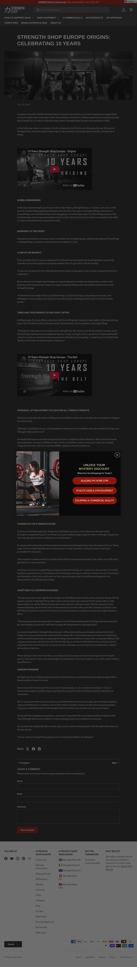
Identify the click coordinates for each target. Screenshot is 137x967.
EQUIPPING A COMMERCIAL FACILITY (94, 500)
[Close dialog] (117, 455)
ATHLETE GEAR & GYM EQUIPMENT (94, 490)
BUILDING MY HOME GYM (94, 480)
